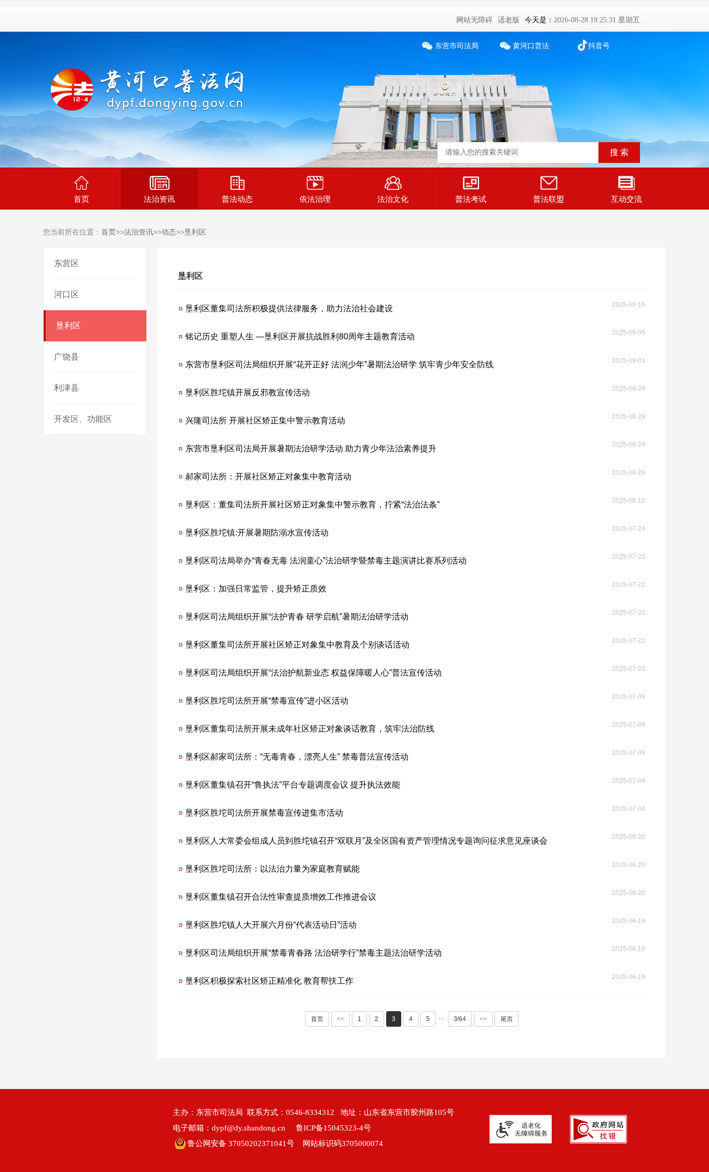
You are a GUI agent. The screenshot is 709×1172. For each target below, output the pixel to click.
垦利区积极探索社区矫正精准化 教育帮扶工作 (269, 980)
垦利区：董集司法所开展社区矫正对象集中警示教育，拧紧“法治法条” (312, 504)
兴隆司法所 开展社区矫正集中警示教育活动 (265, 420)
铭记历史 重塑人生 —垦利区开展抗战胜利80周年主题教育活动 (300, 336)
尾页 (506, 1019)
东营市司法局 (457, 46)
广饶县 (66, 356)
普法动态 (237, 199)
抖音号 (599, 46)
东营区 (66, 263)
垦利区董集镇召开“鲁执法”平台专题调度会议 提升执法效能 (292, 784)
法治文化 (392, 199)
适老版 (509, 20)
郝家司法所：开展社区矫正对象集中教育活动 (268, 476)
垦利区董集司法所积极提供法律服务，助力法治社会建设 (289, 308)
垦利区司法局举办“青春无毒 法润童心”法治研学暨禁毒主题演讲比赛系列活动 (326, 560)
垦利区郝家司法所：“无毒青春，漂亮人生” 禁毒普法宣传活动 (296, 756)
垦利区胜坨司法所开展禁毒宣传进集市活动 (264, 812)
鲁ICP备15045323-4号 (333, 1128)
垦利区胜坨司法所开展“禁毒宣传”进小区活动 (266, 700)
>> (483, 1019)
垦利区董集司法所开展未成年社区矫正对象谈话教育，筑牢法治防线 (309, 728)
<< (340, 1019)
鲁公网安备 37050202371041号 (240, 1143)
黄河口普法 (531, 46)
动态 (168, 232)
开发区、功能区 (83, 419)
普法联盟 (548, 199)
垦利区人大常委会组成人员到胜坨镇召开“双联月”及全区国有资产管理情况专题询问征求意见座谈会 (366, 840)
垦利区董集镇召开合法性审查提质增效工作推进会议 (280, 896)
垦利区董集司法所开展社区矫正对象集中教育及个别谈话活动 (297, 644)
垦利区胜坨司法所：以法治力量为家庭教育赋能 (272, 868)
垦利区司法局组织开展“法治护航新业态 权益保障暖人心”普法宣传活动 (313, 672)
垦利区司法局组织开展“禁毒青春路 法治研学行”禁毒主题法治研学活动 (313, 952)
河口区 (66, 294)
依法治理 (315, 199)
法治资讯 (159, 199)
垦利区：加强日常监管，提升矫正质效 (255, 588)
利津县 (66, 387)
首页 (81, 199)
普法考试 (470, 199)
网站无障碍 (474, 20)
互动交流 (626, 199)
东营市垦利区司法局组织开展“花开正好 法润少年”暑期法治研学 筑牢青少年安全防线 (339, 364)
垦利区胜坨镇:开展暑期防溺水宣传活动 (257, 532)
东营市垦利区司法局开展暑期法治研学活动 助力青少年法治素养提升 (311, 448)
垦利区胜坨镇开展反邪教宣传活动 (247, 392)
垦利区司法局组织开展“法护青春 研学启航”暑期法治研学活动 (296, 616)
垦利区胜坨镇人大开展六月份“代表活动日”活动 (271, 924)
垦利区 (195, 232)
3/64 (460, 1019)
